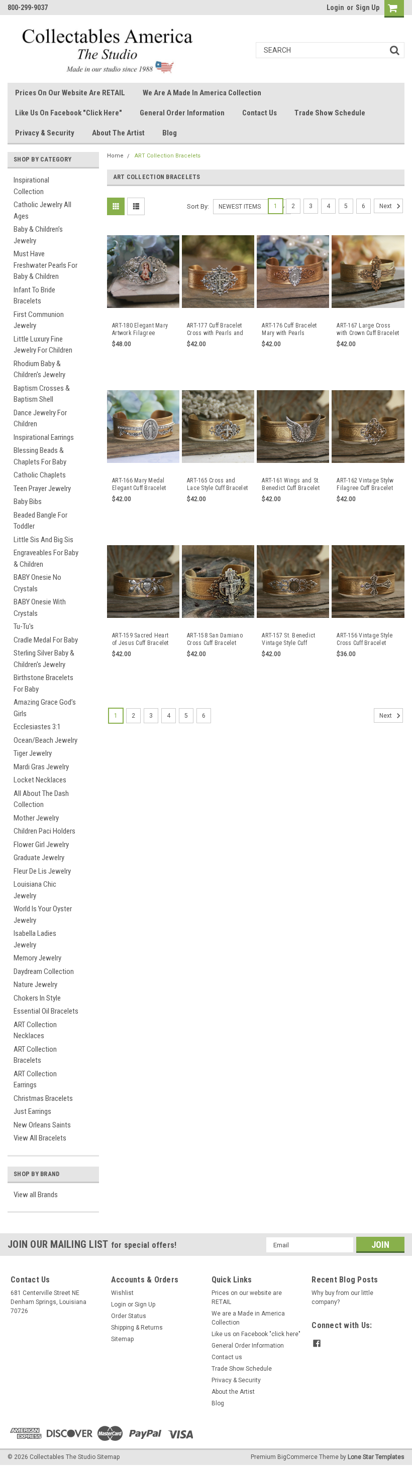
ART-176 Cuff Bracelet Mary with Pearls (289, 329)
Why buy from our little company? (342, 1297)
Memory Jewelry (37, 957)
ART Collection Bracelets (35, 1055)
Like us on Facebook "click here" (68, 112)
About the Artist (118, 132)
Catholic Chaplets (40, 474)
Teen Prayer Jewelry (42, 488)
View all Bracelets (40, 1138)
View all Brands (36, 1194)
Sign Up (367, 8)
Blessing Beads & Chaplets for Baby (40, 456)
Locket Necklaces (40, 779)
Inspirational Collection (31, 186)
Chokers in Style (37, 998)
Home (115, 155)
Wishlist (122, 1292)
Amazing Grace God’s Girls (45, 708)
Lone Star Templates (376, 1456)
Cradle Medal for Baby (46, 639)
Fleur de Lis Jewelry (42, 871)
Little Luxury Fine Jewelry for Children (43, 345)
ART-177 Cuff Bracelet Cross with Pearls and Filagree (215, 329)
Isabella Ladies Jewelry (35, 939)
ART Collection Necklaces (35, 1030)
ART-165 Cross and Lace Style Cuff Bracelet (217, 484)
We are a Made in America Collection (202, 92)
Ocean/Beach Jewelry (45, 740)
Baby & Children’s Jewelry (38, 235)
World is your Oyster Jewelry (43, 914)
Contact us (259, 112)
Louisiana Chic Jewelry (35, 890)
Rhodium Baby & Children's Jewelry (39, 369)
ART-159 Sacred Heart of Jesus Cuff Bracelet (140, 639)
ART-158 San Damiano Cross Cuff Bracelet (215, 639)
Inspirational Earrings (44, 437)
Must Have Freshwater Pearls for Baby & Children (45, 265)
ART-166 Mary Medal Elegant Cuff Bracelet (139, 484)
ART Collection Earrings (35, 1079)
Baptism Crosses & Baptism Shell (42, 394)
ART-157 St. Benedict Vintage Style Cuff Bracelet (288, 639)
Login (335, 8)
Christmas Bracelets (43, 1098)
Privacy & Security (44, 132)
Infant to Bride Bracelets (34, 295)
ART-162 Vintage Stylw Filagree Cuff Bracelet (365, 484)
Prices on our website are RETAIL (70, 92)
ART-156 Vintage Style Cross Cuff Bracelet (364, 639)
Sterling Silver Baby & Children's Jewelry (44, 658)
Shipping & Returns (137, 1327)
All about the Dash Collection (41, 799)
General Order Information (182, 112)
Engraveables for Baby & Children (46, 558)
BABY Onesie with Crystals (40, 607)
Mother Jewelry (36, 818)
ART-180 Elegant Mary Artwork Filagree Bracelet (140, 329)
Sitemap (122, 1339)
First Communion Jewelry (39, 320)
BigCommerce (297, 1456)
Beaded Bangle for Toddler (40, 521)
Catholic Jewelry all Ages (42, 210)
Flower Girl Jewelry (41, 844)
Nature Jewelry (35, 984)
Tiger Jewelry (33, 753)
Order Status (128, 1316)
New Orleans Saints (42, 1124)
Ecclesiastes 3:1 (37, 726)
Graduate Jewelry (39, 857)
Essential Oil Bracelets (46, 1011)
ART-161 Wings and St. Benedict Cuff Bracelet (291, 484)
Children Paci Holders (44, 831)
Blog (169, 132)
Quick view (143, 307)
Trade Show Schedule (329, 112)
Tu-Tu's (24, 626)
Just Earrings (32, 1111)
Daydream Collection (44, 971)
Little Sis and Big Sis (43, 539)
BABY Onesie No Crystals (37, 583)
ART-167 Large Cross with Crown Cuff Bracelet (368, 329)
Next (386, 206)
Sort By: (198, 206)
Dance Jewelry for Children (40, 418)
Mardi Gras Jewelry (41, 766)
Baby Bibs (28, 501)
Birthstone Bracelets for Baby (43, 683)
